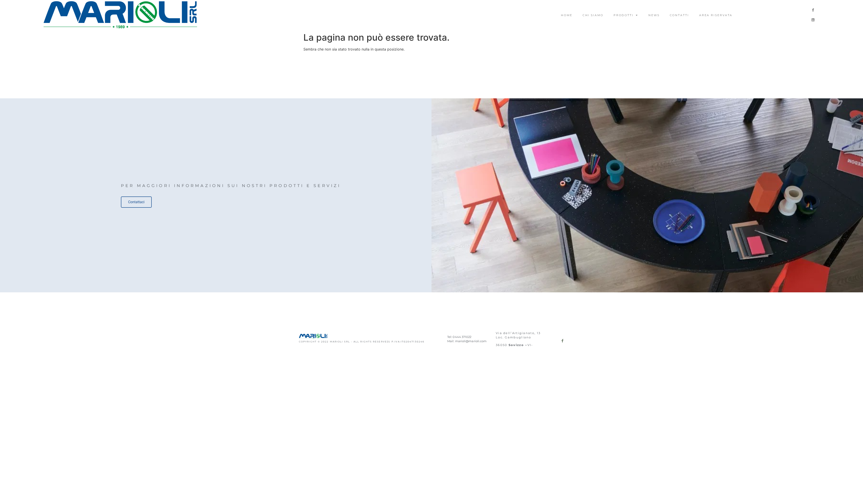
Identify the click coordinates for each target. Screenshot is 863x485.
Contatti (679, 15)
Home (566, 15)
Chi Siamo (593, 15)
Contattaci (136, 202)
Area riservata (716, 15)
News (654, 15)
